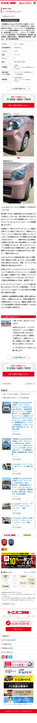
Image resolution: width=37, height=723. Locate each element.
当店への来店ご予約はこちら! (17, 105)
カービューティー (25, 394)
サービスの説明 (30, 572)
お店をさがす (7, 644)
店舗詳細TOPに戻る (9, 16)
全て (4, 394)
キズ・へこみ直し (13, 394)
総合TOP (6, 636)
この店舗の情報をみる (18, 89)
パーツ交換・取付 (24, 397)
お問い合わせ (17, 629)
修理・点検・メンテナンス (9, 397)
